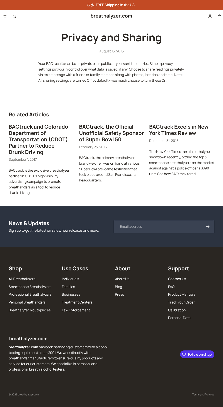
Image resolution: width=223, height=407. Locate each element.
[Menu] (5, 16)
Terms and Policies (203, 394)
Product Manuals (181, 294)
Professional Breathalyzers (30, 294)
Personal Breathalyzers (27, 302)
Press (119, 294)
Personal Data (179, 317)
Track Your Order (181, 302)
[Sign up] (207, 226)
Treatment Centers (77, 302)
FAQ (171, 286)
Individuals (70, 278)
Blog (118, 286)
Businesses (71, 294)
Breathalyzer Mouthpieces (30, 310)
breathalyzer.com (28, 394)
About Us (122, 278)
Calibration (177, 310)
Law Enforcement (76, 310)
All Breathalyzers (22, 278)
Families (68, 286)
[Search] (14, 16)
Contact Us (177, 278)
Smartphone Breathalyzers (30, 286)
